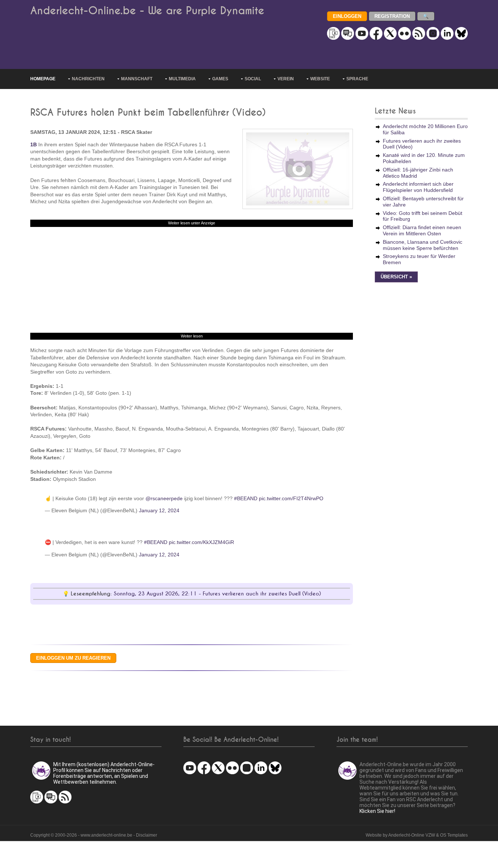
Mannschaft (136, 78)
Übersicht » (396, 276)
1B (33, 144)
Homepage (42, 78)
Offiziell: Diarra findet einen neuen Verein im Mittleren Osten (422, 230)
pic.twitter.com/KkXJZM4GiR (201, 542)
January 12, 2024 (159, 510)
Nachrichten (88, 78)
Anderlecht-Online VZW (411, 835)
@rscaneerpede (164, 498)
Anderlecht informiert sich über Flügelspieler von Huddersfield (418, 187)
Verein (285, 78)
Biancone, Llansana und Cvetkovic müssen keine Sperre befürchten (422, 245)
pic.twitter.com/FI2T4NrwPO (291, 498)
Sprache (357, 78)
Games (220, 78)
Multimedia (182, 78)
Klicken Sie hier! (377, 811)
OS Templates (454, 835)
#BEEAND (245, 498)
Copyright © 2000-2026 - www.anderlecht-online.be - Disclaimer (93, 835)
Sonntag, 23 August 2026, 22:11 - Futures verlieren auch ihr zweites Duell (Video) (217, 594)
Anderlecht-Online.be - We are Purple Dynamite (147, 10)
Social (253, 78)
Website (320, 78)
